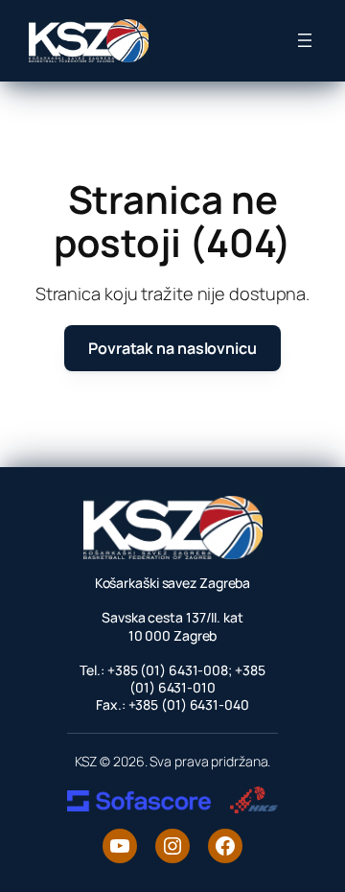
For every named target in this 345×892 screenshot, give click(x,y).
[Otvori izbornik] (304, 40)
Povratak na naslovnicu (172, 348)
